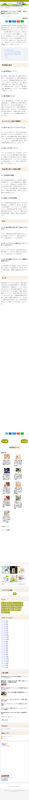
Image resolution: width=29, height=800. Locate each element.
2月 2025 (3, 654)
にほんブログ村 (5, 745)
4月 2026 (3, 628)
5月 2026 (3, 626)
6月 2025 (3, 647)
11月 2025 (3, 637)
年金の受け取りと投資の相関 (13, 54)
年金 (2, 605)
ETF (2, 602)
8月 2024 (3, 665)
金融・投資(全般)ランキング (8, 777)
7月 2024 (3, 667)
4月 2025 (3, 650)
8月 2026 (3, 621)
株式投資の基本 (9, 50)
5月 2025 (3, 649)
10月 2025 (3, 639)
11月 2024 (3, 660)
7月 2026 (3, 623)
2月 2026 (3, 632)
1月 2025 (3, 656)
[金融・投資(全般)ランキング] (5, 776)
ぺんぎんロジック (7, 736)
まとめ (6, 57)
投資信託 (17, 607)
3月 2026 (3, 630)
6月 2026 (3, 624)
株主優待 (17, 609)
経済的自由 (9, 605)
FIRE (8, 602)
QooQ (17, 791)
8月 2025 (3, 643)
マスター (5, 738)
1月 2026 (3, 634)
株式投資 (25, 18)
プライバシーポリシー (6, 716)
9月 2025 (3, 641)
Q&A (6, 55)
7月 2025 (3, 645)
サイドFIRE (17, 605)
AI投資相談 (10, 609)
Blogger (17, 786)
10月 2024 (3, 661)
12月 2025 (3, 635)
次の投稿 (4, 441)
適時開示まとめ (5, 612)
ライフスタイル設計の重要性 (13, 52)
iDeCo (3, 609)
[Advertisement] (14, 367)
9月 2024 (3, 663)
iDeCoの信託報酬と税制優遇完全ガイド (17, 692)
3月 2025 (3, 652)
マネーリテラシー (16, 602)
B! (14, 21)
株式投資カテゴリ (14, 447)
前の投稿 (24, 441)
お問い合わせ (4, 720)
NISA (3, 607)
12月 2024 (3, 658)
